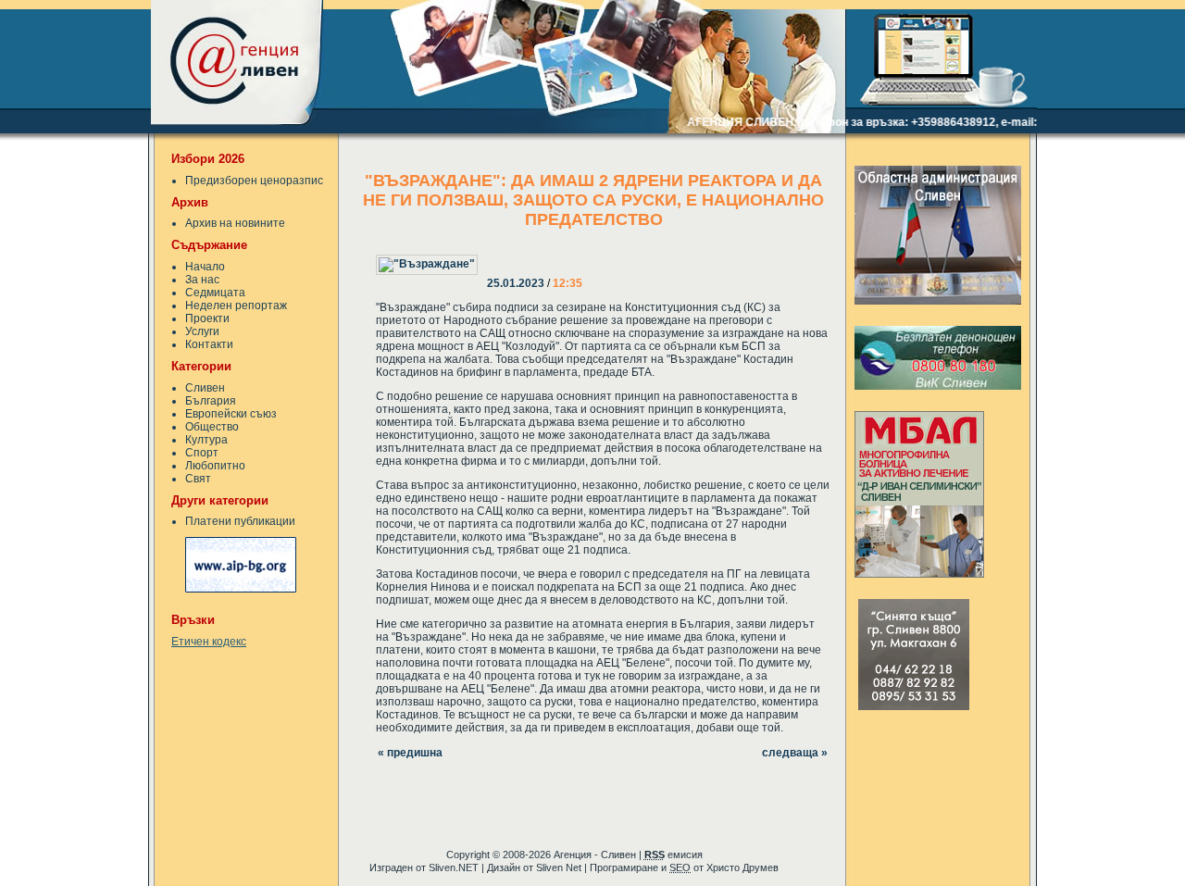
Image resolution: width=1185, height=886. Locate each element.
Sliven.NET (454, 867)
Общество (212, 426)
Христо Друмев (742, 867)
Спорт (201, 452)
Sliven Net (558, 867)
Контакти (209, 344)
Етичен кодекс (208, 641)
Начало (205, 266)
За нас (202, 279)
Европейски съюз (231, 413)
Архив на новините (235, 223)
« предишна (410, 752)
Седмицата (215, 292)
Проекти (207, 318)
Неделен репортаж (236, 305)
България (210, 400)
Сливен (205, 387)
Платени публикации (240, 521)
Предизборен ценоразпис (254, 180)
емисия (673, 854)
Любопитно (215, 465)
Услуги (202, 331)
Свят (198, 478)
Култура (206, 439)
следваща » (795, 752)
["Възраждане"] (489, 251)
